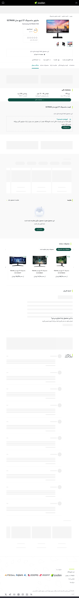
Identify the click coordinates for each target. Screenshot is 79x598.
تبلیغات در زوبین (69, 575)
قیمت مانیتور (65, 16)
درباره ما (72, 582)
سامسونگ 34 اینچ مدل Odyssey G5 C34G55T (17, 272)
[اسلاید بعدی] (5, 267)
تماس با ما (71, 579)
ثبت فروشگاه (70, 572)
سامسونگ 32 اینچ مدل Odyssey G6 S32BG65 (39, 272)
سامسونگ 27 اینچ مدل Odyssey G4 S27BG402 (61, 272)
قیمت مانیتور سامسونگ (55, 16)
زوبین (71, 16)
